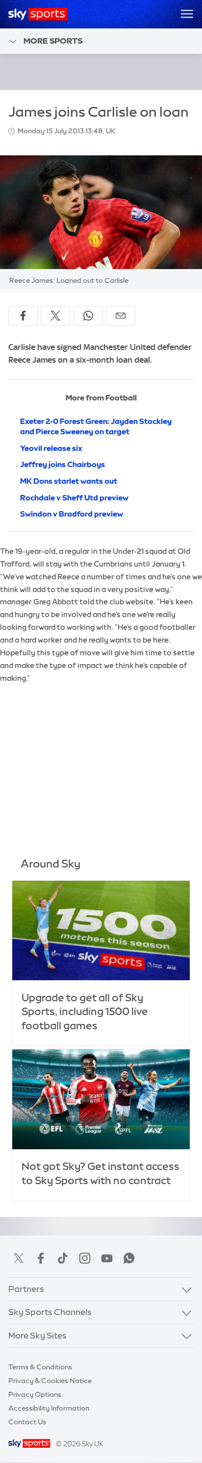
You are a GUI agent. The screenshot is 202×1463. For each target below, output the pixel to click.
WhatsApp (129, 1258)
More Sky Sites (37, 1335)
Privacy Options (34, 1394)
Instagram (85, 1258)
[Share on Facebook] (23, 315)
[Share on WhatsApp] (88, 315)
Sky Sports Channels (50, 1312)
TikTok (62, 1258)
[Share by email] (120, 315)
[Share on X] (55, 315)
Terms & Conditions (40, 1367)
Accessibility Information (48, 1408)
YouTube (107, 1258)
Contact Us (27, 1421)
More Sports (53, 41)
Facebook (40, 1258)
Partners (26, 1289)
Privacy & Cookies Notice (50, 1380)
